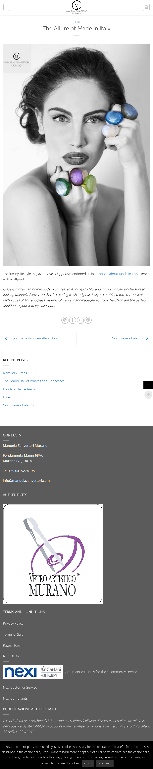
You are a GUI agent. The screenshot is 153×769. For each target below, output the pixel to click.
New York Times (15, 373)
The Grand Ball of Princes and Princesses (34, 381)
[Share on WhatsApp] (64, 320)
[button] (6, 7)
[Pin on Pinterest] (87, 320)
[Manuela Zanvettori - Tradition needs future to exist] (76, 7)
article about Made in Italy (118, 273)
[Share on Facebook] (72, 320)
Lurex (7, 397)
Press (76, 21)
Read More (104, 763)
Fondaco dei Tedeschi (19, 389)
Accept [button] (88, 763)
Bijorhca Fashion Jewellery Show (34, 338)
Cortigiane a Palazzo (127, 338)
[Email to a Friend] (80, 320)
